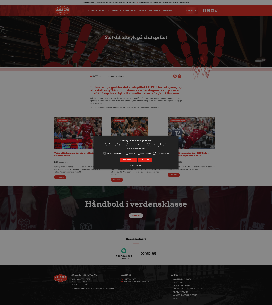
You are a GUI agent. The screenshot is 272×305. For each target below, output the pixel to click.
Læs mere (142, 148)
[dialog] (136, 152)
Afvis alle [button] (145, 160)
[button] (136, 165)
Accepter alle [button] (128, 160)
